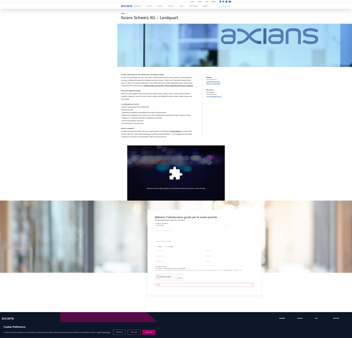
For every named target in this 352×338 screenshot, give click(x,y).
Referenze (205, 6)
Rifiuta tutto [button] (134, 332)
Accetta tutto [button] (149, 332)
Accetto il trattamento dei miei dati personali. (172, 268)
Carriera (192, 1)
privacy (168, 270)
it (223, 6)
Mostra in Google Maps (213, 84)
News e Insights (193, 6)
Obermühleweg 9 (176, 131)
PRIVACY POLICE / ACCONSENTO (161, 266)
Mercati (182, 6)
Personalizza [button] (119, 332)
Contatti (200, 1)
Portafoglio (171, 6)
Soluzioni (159, 6)
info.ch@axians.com (228, 270)
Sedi (207, 1)
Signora (170, 246)
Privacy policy (106, 332)
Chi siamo (149, 6)
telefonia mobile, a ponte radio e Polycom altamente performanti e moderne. (168, 85)
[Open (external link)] (9, 319)
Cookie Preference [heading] (15, 327)
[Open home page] (126, 6)
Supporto (213, 1)
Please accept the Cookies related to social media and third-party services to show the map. (176, 188)
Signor (160, 246)
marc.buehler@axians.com (213, 96)
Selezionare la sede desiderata (161, 223)
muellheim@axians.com (213, 82)
